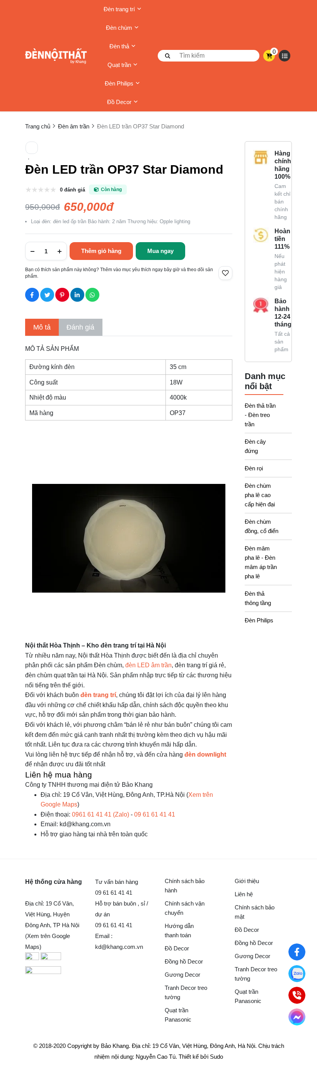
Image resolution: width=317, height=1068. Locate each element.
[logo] (56, 56)
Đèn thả (119, 46)
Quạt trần (119, 65)
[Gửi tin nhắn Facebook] (297, 1017)
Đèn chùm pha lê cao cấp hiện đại (260, 495)
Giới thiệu (247, 881)
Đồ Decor (119, 102)
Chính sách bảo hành (185, 886)
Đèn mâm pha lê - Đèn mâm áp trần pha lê (261, 562)
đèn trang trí (98, 695)
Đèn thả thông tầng (258, 598)
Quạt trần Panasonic (178, 1015)
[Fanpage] (297, 952)
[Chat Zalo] (297, 974)
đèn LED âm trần (148, 665)
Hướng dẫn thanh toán (179, 930)
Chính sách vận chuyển (185, 908)
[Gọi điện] (297, 995)
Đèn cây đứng (255, 446)
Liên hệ (244, 894)
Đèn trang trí (119, 9)
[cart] (269, 55)
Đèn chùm (119, 27)
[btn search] (168, 55)
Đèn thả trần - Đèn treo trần (260, 414)
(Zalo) (100, 814)
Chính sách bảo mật (254, 912)
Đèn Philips (119, 83)
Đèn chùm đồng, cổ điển (261, 526)
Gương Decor (182, 974)
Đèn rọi (254, 468)
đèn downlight (205, 754)
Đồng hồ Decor (184, 961)
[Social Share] (32, 295)
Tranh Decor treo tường (186, 992)
